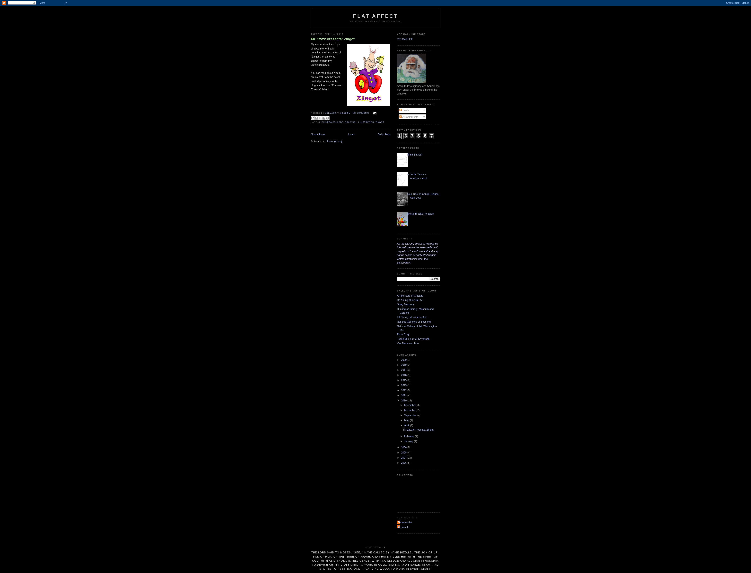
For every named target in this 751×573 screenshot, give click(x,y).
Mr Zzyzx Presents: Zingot (333, 39)
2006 (404, 462)
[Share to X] (320, 118)
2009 (404, 447)
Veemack (403, 527)
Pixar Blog (403, 334)
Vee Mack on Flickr (408, 343)
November (410, 410)
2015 (404, 380)
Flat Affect (375, 16)
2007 (404, 457)
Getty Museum (405, 304)
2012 (404, 390)
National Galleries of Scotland (414, 321)
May (407, 420)
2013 (404, 385)
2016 (404, 375)
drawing (350, 122)
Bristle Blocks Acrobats (420, 213)
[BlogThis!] (316, 118)
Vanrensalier (405, 522)
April (407, 425)
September (410, 415)
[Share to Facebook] (324, 118)
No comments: (362, 113)
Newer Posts (318, 134)
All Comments (410, 116)
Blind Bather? (414, 154)
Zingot (380, 122)
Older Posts (384, 134)
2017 (404, 370)
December (410, 405)
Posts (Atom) (334, 141)
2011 (404, 395)
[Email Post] (374, 113)
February (409, 436)
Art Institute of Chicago (410, 295)
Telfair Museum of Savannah (413, 338)
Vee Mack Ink (405, 39)
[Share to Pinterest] (328, 118)
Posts (405, 110)
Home (351, 134)
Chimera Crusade (332, 122)
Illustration (366, 122)
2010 (404, 400)
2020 (404, 359)
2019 (404, 364)
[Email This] (313, 118)
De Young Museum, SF (410, 300)
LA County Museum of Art (411, 317)
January (409, 441)
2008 (404, 452)
